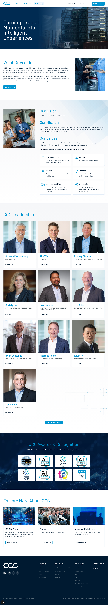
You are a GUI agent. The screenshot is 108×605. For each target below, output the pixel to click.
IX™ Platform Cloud (60, 571)
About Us (77, 568)
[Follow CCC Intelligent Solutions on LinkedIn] (4, 573)
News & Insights (70, 4)
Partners (77, 580)
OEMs (40, 574)
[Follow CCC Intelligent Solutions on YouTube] (17, 573)
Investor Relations (80, 587)
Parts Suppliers (43, 577)
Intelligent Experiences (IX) (62, 568)
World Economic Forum (81, 583)
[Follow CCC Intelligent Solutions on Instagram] (13, 573)
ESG (76, 577)
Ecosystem (58, 577)
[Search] (88, 4)
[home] (6, 3)
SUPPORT (96, 568)
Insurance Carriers (44, 571)
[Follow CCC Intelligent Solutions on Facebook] (9, 573)
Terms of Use (66, 598)
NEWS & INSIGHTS (99, 564)
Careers (77, 574)
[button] (17, 3)
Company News (79, 571)
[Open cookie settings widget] (3, 602)
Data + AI (57, 574)
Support (81, 4)
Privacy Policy (75, 598)
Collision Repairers (44, 568)
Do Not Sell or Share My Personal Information (92, 598)
